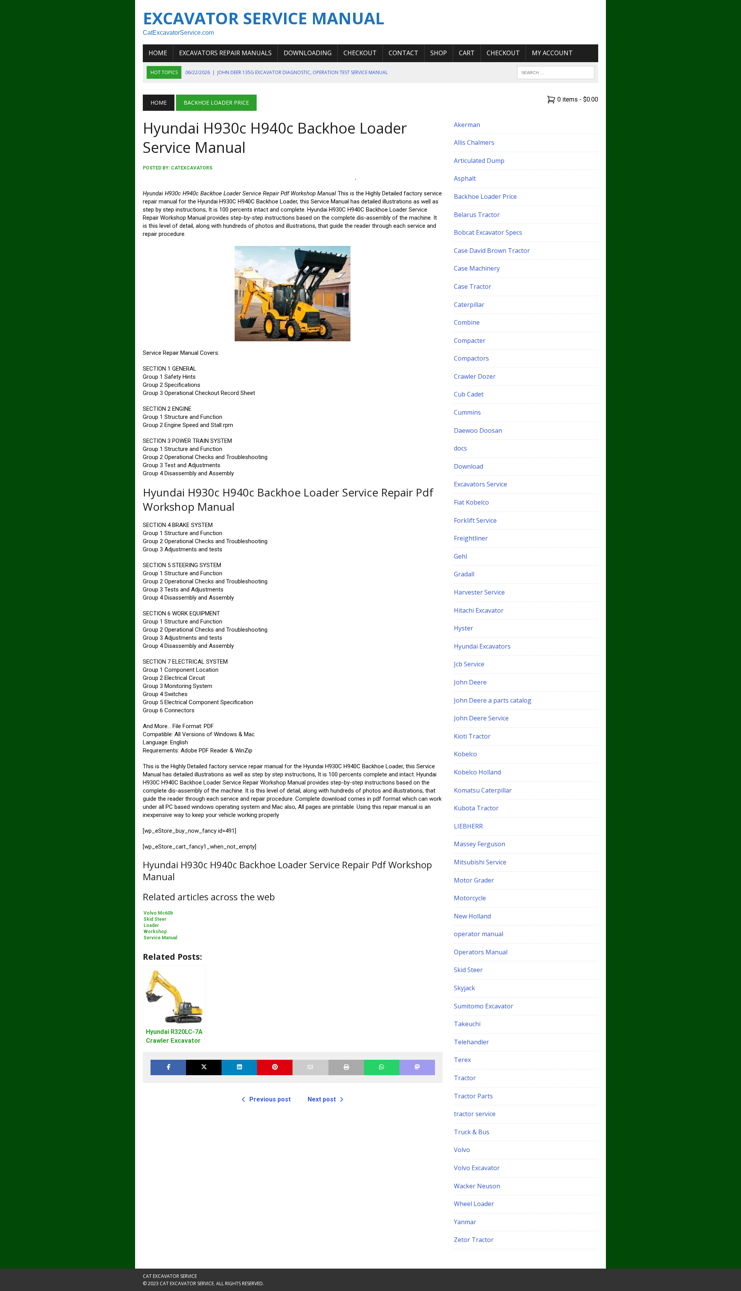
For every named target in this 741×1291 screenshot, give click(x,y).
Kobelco (465, 754)
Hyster (463, 628)
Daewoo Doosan (478, 430)
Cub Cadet (469, 394)
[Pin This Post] (275, 1067)
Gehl (460, 556)
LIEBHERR (468, 826)
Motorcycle (470, 898)
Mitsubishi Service (480, 862)
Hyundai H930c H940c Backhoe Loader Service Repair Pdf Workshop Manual (249, 177)
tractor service (475, 1114)
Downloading (308, 53)
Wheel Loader (474, 1204)
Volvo (462, 1149)
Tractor (465, 1078)
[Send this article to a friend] (310, 1067)
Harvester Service (479, 592)
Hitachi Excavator (479, 610)
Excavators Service (480, 484)
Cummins (467, 412)
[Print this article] (346, 1067)
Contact (403, 53)
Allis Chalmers (474, 142)
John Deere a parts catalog (492, 700)
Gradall (464, 574)
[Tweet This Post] (204, 1067)
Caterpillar (469, 304)
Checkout (360, 53)
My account (552, 53)
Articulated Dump (479, 160)
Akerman (467, 124)
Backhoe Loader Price (485, 196)
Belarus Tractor (477, 214)
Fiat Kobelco (471, 502)
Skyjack (464, 988)
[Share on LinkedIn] (239, 1067)
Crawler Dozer (475, 376)
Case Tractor (472, 286)
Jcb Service (469, 664)
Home (158, 53)
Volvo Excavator (477, 1168)
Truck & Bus (471, 1132)
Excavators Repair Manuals (225, 53)
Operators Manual (481, 952)
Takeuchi (467, 1024)
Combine (467, 322)
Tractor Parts (473, 1096)
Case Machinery (477, 268)
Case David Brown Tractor (492, 250)
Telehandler (471, 1042)
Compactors (471, 358)
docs (460, 448)
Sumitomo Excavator (483, 1006)
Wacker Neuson (477, 1186)
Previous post (270, 1099)
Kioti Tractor (472, 736)
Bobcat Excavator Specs (488, 232)
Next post (322, 1099)
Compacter (470, 340)
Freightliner (471, 538)
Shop (438, 53)
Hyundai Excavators (482, 646)
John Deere (470, 682)
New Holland (472, 916)
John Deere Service (481, 718)
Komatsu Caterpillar (483, 790)
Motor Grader (474, 880)
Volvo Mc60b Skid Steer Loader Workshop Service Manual (160, 925)
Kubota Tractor (476, 808)
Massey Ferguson (479, 844)
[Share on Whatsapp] (381, 1067)
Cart (467, 53)
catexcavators (191, 168)
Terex (462, 1060)
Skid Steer (468, 970)
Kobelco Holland (477, 772)
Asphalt (465, 178)
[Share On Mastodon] (417, 1067)
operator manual (478, 934)
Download (468, 466)
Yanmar (465, 1222)
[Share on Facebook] (168, 1067)
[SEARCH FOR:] (555, 72)
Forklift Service (475, 520)
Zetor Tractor (474, 1239)
